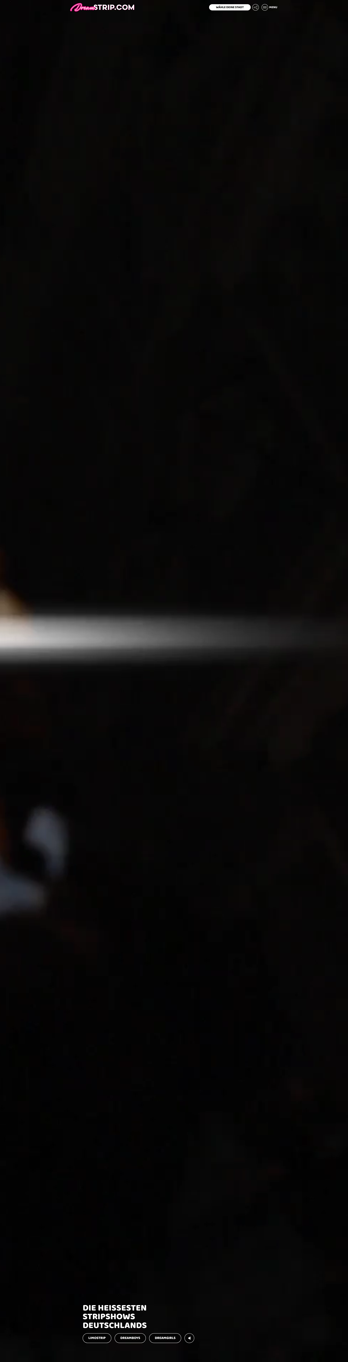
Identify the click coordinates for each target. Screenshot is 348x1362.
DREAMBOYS (130, 1338)
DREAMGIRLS (165, 1338)
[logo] (102, 7)
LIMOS (97, 1338)
